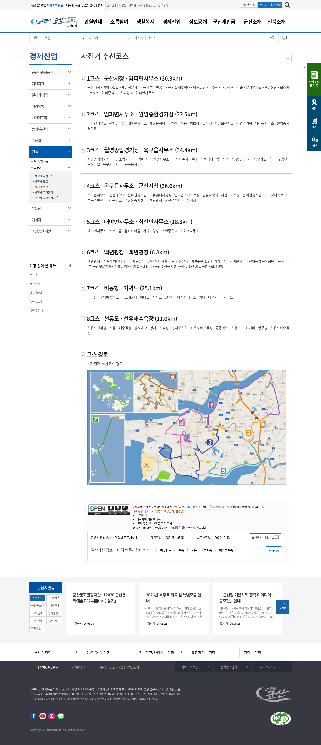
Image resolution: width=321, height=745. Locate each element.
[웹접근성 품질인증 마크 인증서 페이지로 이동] (281, 720)
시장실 (122, 5)
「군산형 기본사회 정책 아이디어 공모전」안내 (245, 597)
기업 (314, 127)
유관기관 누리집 (203, 652)
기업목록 (39, 108)
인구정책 (163, 5)
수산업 (38, 142)
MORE (282, 608)
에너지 (38, 221)
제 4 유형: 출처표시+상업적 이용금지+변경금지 (158, 511)
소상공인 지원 (43, 232)
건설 (47, 37)
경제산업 (172, 21)
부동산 (38, 210)
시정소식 (34, 284)
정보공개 (198, 21)
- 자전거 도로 (40, 181)
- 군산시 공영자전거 (44, 198)
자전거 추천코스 (145, 37)
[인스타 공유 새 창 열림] (52, 716)
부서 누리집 (43, 652)
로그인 (263, 5)
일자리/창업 (41, 96)
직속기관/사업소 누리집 (156, 652)
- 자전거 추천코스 (43, 176)
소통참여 (119, 21)
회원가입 (276, 5)
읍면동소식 (35, 301)
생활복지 (145, 21)
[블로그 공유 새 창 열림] (61, 716)
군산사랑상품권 (44, 73)
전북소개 (276, 21)
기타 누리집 (252, 652)
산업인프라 (41, 119)
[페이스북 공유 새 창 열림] (33, 716)
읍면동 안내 (36, 310)
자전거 (93, 37)
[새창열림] (72, 23)
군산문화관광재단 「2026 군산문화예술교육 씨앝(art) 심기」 (99, 597)
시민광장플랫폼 (147, 5)
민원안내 (93, 21)
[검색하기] (287, 5)
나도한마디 (35, 292)
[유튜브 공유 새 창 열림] (43, 716)
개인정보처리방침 (48, 667)
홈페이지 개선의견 (263, 537)
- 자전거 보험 (40, 187)
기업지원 (39, 85)
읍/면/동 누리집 (98, 652)
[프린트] (285, 37)
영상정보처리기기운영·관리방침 (119, 667)
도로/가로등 (41, 161)
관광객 (314, 146)
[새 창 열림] (108, 509)
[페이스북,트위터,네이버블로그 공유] (272, 37)
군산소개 (252, 21)
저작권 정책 (79, 667)
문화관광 (112, 5)
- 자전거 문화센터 (43, 192)
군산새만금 (224, 21)
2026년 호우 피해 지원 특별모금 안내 (173, 597)
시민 (314, 109)
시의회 (132, 5)
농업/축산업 (41, 130)
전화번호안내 (248, 5)
